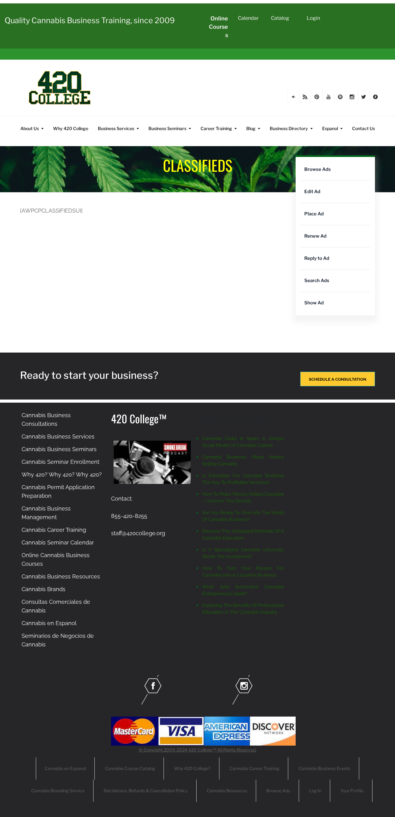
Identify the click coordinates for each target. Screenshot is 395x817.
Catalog (280, 18)
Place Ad (314, 214)
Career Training (216, 128)
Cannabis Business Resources (61, 576)
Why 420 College (70, 128)
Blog (251, 128)
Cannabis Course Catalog (130, 768)
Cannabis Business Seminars (59, 449)
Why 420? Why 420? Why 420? (62, 474)
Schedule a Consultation (337, 379)
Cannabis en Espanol (49, 623)
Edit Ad (312, 191)
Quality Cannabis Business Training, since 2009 (90, 20)
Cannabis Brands (43, 589)
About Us (29, 128)
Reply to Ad (316, 258)
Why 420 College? (192, 768)
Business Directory (289, 128)
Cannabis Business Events (324, 768)
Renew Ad (315, 236)
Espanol (330, 128)
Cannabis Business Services (58, 436)
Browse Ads (317, 169)
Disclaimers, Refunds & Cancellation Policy (146, 790)
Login (313, 18)
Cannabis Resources (227, 790)
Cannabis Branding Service (58, 790)
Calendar (248, 18)
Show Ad (314, 303)
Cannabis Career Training (54, 530)
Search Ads (316, 280)
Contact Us (363, 128)
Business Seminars (167, 128)
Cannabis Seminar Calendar (58, 542)
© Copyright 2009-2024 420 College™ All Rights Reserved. (197, 749)
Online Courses (218, 26)
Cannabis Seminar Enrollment (60, 462)
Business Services (116, 128)
